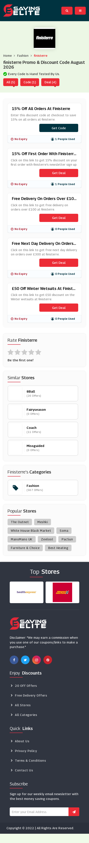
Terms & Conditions (30, 760)
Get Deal (58, 173)
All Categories (26, 715)
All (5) (10, 82)
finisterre (40, 55)
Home (7, 55)
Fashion (23, 55)
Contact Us (24, 770)
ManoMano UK (21, 539)
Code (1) (30, 82)
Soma (64, 530)
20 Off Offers (26, 685)
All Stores (22, 705)
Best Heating (58, 548)
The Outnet (20, 522)
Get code (59, 128)
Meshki (42, 522)
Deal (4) (50, 82)
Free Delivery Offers (31, 695)
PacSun (67, 539)
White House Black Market (31, 530)
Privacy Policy (26, 751)
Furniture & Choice (25, 548)
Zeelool (47, 539)
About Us (22, 741)
